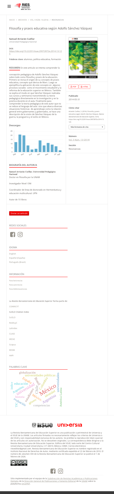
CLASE (12, 333)
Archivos (22, 20)
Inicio (12, 20)
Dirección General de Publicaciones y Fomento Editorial (50, 481)
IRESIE (12, 339)
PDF (74, 86)
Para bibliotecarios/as (18, 289)
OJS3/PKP (25, 483)
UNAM (84, 481)
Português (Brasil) (17, 262)
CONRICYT (14, 306)
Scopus (12, 344)
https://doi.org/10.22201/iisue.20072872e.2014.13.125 (35, 52)
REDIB (12, 350)
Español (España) (17, 258)
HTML (85, 86)
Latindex (13, 328)
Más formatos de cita (79, 127)
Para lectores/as (15, 280)
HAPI (11, 355)
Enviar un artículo (19, 213)
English (12, 253)
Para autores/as (15, 285)
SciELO (12, 317)
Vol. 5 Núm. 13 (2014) (39, 20)
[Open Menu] (9, 6)
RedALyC (13, 322)
